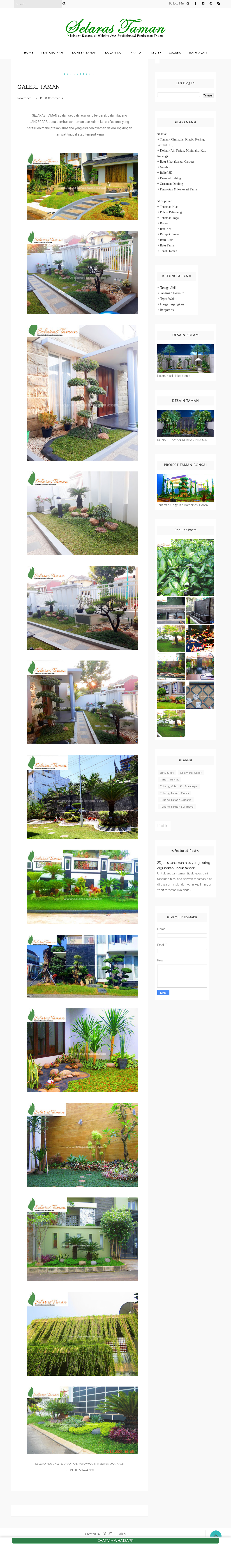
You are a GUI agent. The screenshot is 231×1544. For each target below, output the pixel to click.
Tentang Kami (53, 53)
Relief (156, 53)
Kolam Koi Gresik (191, 772)
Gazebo (175, 53)
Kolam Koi (114, 53)
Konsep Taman (84, 53)
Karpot (137, 53)
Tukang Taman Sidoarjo (175, 799)
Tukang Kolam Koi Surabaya (178, 786)
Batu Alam (198, 53)
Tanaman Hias (169, 779)
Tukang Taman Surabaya (177, 806)
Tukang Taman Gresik (174, 793)
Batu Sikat (167, 772)
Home (28, 53)
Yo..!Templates (115, 1534)
